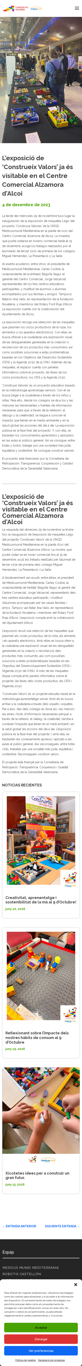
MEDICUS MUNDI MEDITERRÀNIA (31, 1268)
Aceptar (41, 1328)
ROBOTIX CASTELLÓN (22, 1274)
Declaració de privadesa (51, 1360)
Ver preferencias (41, 1351)
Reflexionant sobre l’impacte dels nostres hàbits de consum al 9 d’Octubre (37, 1037)
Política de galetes (25, 1360)
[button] (76, 1285)
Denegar (41, 1339)
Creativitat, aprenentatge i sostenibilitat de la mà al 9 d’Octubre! (40, 899)
